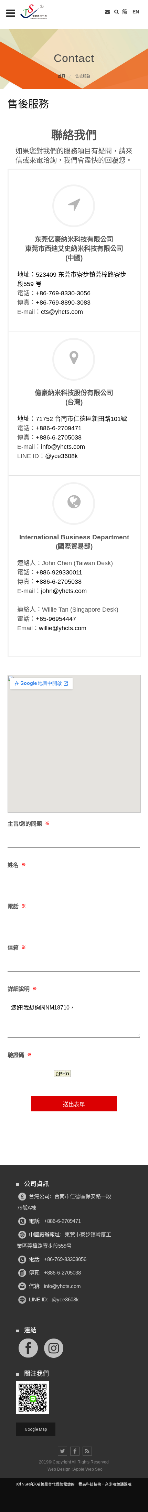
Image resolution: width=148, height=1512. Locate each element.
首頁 (61, 76)
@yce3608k (61, 456)
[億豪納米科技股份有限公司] (37, 11)
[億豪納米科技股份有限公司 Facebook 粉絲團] (28, 1348)
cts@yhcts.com (62, 311)
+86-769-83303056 (65, 1259)
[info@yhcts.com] (107, 11)
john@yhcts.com (64, 591)
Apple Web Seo (88, 1469)
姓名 (17, 865)
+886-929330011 (59, 572)
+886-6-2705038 (59, 437)
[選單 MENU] (10, 13)
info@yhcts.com (63, 446)
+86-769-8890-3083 (63, 302)
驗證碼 (19, 1055)
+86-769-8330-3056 (63, 293)
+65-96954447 (56, 618)
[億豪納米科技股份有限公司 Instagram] (54, 1348)
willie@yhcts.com (62, 628)
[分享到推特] (62, 1451)
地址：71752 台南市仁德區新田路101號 (72, 418)
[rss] (87, 1451)
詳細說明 (22, 989)
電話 (17, 906)
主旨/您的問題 (28, 824)
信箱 (17, 948)
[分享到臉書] (75, 1451)
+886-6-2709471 (59, 428)
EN (136, 11)
